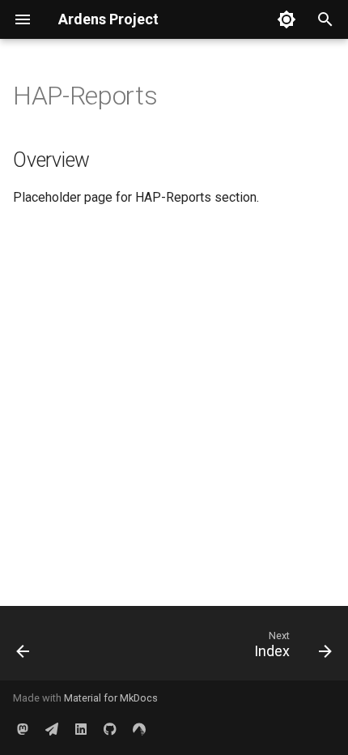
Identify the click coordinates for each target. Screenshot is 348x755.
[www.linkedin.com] (81, 729)
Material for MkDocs (111, 698)
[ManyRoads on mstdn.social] (23, 729)
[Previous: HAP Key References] (23, 648)
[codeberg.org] (139, 729)
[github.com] (110, 729)
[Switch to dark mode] (286, 19)
